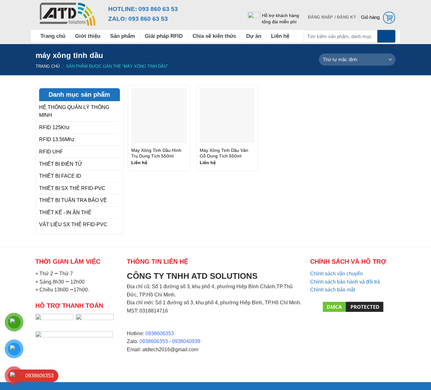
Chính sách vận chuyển (336, 273)
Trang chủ (52, 36)
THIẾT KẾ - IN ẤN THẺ (65, 212)
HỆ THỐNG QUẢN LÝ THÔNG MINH (74, 111)
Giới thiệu (87, 36)
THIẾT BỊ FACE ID (60, 176)
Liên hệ (280, 36)
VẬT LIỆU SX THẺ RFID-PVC (73, 224)
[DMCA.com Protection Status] (353, 306)
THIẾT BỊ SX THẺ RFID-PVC (72, 188)
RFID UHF (51, 151)
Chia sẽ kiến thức (214, 36)
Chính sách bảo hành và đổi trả (345, 281)
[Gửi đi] (386, 36)
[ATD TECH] (67, 14)
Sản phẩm (122, 36)
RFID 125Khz (54, 127)
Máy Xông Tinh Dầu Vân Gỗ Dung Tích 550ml (224, 153)
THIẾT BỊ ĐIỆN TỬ (60, 164)
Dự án (253, 36)
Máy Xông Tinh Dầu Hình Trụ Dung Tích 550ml (156, 153)
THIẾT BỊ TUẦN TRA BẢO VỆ (73, 200)
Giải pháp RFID (164, 36)
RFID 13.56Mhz (56, 139)
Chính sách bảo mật (332, 289)
